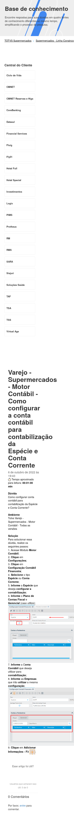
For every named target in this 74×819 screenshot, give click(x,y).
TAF (8, 296)
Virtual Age (12, 331)
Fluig (9, 145)
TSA (8, 308)
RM (8, 238)
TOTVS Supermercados (17, 40)
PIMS (9, 215)
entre (23, 805)
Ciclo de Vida (13, 75)
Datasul (10, 122)
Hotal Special (13, 180)
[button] (23, 772)
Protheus (11, 226)
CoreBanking (13, 110)
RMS (9, 250)
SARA (9, 261)
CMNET (10, 87)
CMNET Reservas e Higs (19, 98)
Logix (9, 203)
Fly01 (9, 156)
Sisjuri (10, 273)
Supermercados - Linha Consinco (55, 40)
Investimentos (14, 191)
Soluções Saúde (15, 285)
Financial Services (16, 133)
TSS (8, 320)
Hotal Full (11, 168)
